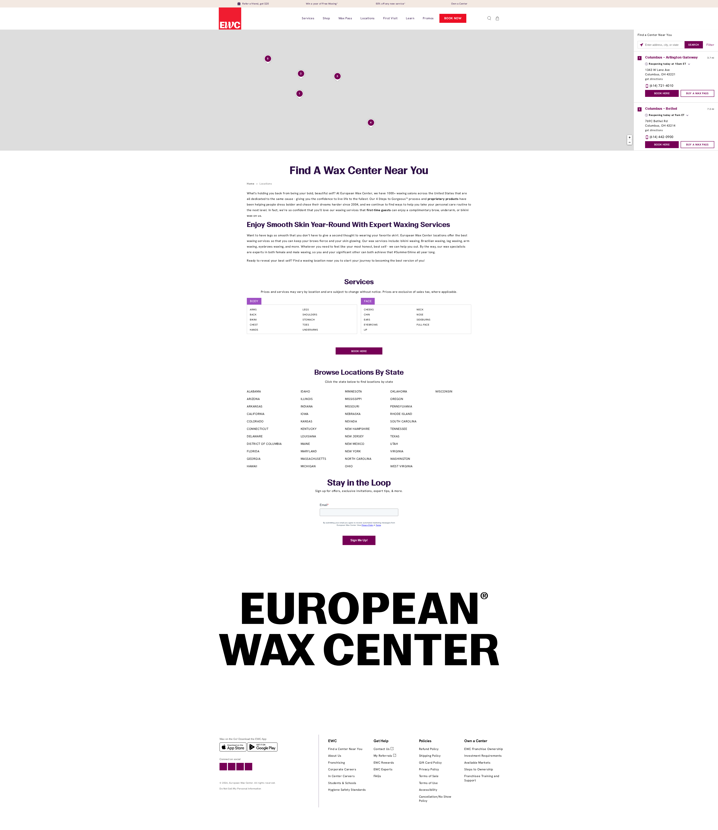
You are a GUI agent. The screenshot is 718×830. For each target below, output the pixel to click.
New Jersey (354, 436)
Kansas (306, 421)
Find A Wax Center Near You (359, 171)
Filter (710, 45)
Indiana (307, 406)
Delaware (255, 436)
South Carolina (403, 421)
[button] (489, 18)
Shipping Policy (430, 756)
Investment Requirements (483, 756)
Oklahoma (398, 391)
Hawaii (252, 466)
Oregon (396, 399)
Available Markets (477, 763)
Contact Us (382, 749)
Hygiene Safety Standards (347, 790)
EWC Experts (383, 769)
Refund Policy (429, 749)
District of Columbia (264, 444)
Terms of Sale (429, 776)
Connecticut (258, 429)
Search (693, 44)
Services (359, 282)
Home (251, 183)
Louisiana (308, 436)
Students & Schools (342, 783)
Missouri (352, 406)
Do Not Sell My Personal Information (240, 788)
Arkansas (255, 406)
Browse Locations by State (359, 373)
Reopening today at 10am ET (667, 63)
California (256, 414)
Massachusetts (313, 459)
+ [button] (630, 137)
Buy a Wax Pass (697, 93)
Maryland (309, 451)
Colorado (255, 421)
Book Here (662, 93)
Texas (395, 436)
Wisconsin (443, 391)
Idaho (305, 391)
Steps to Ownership (478, 769)
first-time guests (379, 210)
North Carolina (358, 459)
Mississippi (353, 399)
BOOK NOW (453, 18)
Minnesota (353, 391)
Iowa (305, 414)
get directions (654, 79)
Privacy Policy (429, 769)
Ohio (349, 466)
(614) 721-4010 (661, 85)
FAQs (377, 776)
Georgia (253, 459)
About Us (334, 756)
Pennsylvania (401, 406)
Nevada (351, 421)
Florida (253, 451)
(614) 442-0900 (661, 137)
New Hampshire (357, 429)
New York (353, 451)
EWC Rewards (384, 763)
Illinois (307, 399)
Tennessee (398, 429)
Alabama (254, 391)
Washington (400, 459)
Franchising (336, 763)
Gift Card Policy (430, 763)
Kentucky (309, 429)
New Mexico (354, 444)
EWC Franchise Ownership (483, 749)
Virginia (397, 451)
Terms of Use (428, 783)
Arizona (253, 399)
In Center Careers (341, 776)
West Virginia (401, 466)
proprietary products (443, 199)
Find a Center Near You (345, 749)
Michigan (308, 466)
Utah (394, 444)
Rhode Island (401, 414)
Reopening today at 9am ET (667, 115)
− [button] (630, 142)
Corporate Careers (342, 769)
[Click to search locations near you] (641, 45)
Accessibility (428, 790)
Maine (305, 444)
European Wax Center (241, 782)
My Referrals (383, 756)
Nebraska (353, 414)
